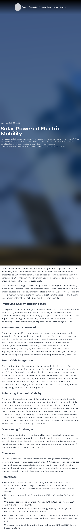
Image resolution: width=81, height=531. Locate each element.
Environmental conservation (20, 327)
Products (33, 7)
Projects (42, 7)
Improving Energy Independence (24, 303)
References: (9, 476)
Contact (62, 7)
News (55, 7)
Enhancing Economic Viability (21, 393)
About (24, 7)
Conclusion (9, 453)
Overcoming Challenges (18, 429)
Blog (49, 7)
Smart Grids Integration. (18, 360)
